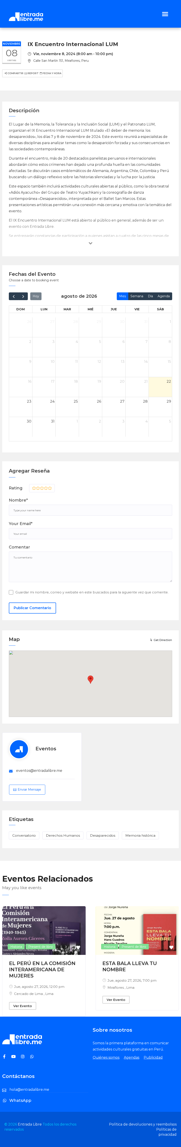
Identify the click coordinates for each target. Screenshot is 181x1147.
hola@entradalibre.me (29, 1089)
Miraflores (116, 987)
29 (99, 322)
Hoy (36, 296)
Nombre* (18, 500)
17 (53, 381)
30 (122, 322)
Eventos (46, 748)
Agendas (131, 1057)
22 (169, 381)
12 (99, 361)
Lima (49, 994)
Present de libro (40, 947)
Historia (16, 947)
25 (76, 401)
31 (146, 322)
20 (122, 381)
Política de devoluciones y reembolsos (143, 1124)
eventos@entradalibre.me (39, 771)
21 (146, 381)
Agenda (164, 296)
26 (29, 322)
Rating (16, 488)
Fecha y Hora (51, 73)
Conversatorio (24, 835)
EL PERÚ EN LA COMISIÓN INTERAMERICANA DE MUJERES (42, 969)
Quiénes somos (106, 1057)
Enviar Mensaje (29, 790)
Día (150, 296)
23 (29, 401)
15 (169, 361)
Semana (136, 296)
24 (52, 401)
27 (52, 322)
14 (146, 361)
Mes (122, 296)
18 (76, 381)
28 (75, 322)
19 (99, 381)
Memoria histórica (140, 835)
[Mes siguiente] (23, 296)
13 (122, 361)
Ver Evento (22, 1006)
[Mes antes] (13, 296)
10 (53, 361)
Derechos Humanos (63, 835)
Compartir (15, 73)
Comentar (19, 547)
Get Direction (163, 640)
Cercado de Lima (29, 994)
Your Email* (20, 523)
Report (33, 73)
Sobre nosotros (112, 1030)
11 (76, 361)
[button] (165, 14)
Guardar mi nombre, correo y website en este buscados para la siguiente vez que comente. (91, 592)
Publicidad (153, 1057)
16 (29, 381)
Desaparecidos (102, 835)
